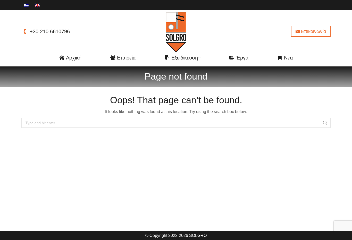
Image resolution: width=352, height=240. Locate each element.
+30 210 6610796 (50, 31)
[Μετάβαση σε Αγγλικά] (38, 4)
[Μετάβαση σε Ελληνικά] (26, 4)
